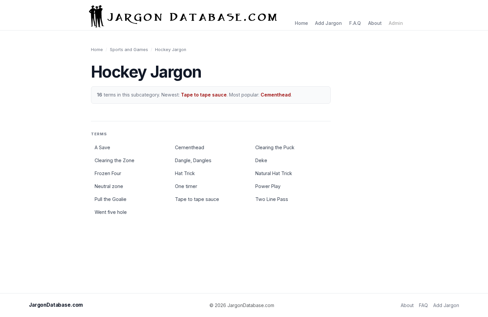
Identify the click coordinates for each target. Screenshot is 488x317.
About (375, 23)
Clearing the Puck (274, 147)
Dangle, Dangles (193, 160)
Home (301, 23)
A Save (102, 147)
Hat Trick (185, 173)
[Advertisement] (432, 145)
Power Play (268, 186)
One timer (186, 186)
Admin (396, 23)
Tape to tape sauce (204, 94)
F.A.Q (355, 23)
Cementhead (276, 94)
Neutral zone (109, 186)
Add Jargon (328, 23)
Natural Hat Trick (273, 173)
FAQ (423, 305)
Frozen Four (108, 173)
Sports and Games (129, 49)
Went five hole (111, 212)
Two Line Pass (271, 199)
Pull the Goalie (110, 199)
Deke (261, 160)
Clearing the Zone (114, 160)
